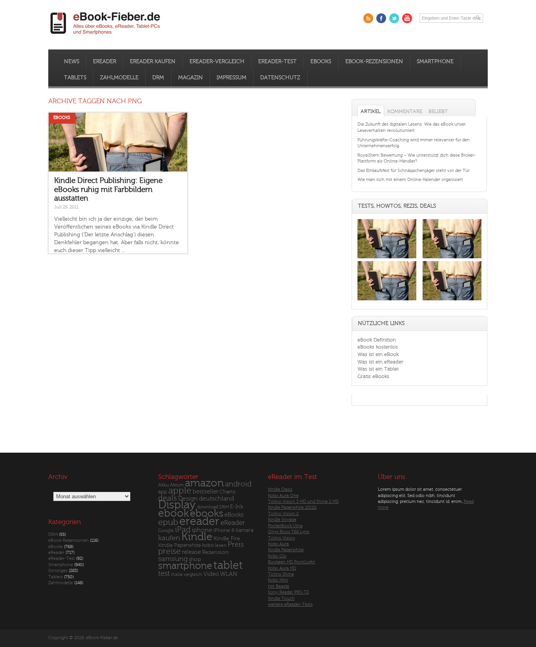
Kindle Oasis (280, 489)
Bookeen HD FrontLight (291, 562)
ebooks (206, 513)
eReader (104, 61)
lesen (220, 545)
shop (195, 559)
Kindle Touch (281, 598)
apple (179, 491)
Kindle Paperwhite (179, 545)
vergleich (193, 574)
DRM (158, 78)
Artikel (371, 111)
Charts (227, 491)
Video (211, 574)
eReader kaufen (152, 61)
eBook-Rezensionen (374, 61)
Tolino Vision (281, 538)
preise (169, 551)
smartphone (185, 565)
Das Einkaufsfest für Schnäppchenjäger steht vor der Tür (413, 170)
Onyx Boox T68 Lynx (288, 531)
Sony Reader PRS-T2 (288, 592)
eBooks (320, 61)
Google (166, 530)
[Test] (386, 258)
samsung (173, 559)
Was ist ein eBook (378, 354)
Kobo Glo (277, 556)
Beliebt (438, 111)
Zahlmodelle (119, 78)
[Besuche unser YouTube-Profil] (407, 18)
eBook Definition (376, 340)
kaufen (169, 538)
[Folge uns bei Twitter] (394, 18)
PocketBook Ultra (285, 525)
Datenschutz (280, 78)
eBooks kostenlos (377, 347)
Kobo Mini (278, 580)
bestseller (205, 491)
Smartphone (435, 61)
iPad (183, 529)
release (191, 552)
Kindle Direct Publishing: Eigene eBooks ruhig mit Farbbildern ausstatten (108, 189)
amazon (204, 483)
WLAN (228, 574)
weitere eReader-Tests (290, 604)
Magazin (190, 78)
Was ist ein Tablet (378, 369)
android (238, 484)
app (162, 492)
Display (177, 505)
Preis (236, 544)
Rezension (215, 552)
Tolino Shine (281, 574)
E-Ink (236, 506)
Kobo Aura (278, 543)
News (71, 61)
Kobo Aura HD (282, 568)
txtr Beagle (278, 586)
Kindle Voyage (282, 519)
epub (168, 522)
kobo (208, 545)
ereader (199, 521)
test (164, 573)
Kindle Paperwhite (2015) (292, 507)
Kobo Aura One (283, 495)
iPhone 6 (223, 530)
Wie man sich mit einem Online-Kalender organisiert (410, 179)
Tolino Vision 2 (283, 513)
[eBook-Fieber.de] (105, 35)
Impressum (231, 78)
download (207, 507)
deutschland (216, 498)
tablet (228, 565)
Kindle (196, 536)
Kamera (244, 530)
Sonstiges (57, 570)
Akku (163, 485)
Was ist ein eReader (380, 362)
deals (167, 498)
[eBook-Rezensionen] (386, 300)
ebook (173, 513)
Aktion (177, 485)
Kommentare (404, 111)
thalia (176, 574)
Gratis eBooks (373, 376)
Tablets (75, 78)
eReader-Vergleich (217, 61)
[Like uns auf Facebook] (381, 18)
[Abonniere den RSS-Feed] (368, 18)
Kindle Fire (226, 538)
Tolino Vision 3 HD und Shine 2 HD (303, 501)
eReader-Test (277, 61)
